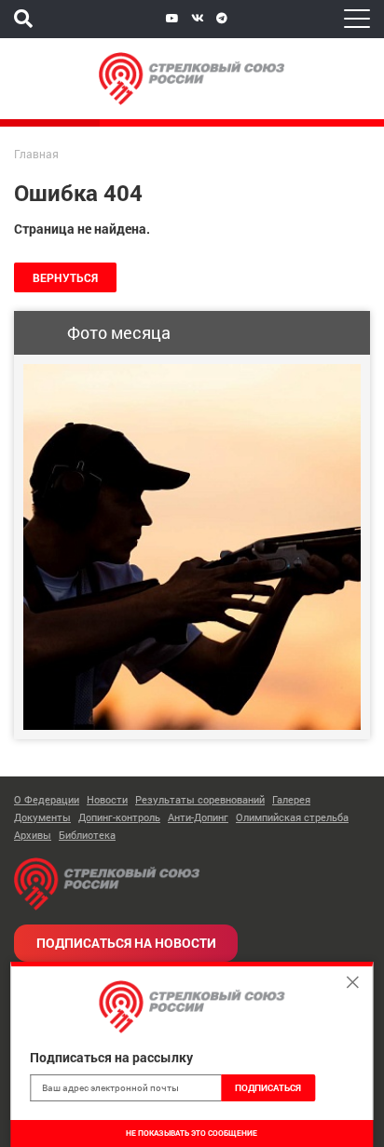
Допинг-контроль (119, 817)
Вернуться (65, 277)
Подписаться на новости (126, 942)
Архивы (32, 835)
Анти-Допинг (198, 817)
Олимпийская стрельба (292, 817)
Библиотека (87, 835)
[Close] (353, 982)
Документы (42, 817)
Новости (107, 799)
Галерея (291, 799)
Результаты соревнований (200, 799)
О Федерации (46, 799)
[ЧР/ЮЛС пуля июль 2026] (192, 547)
